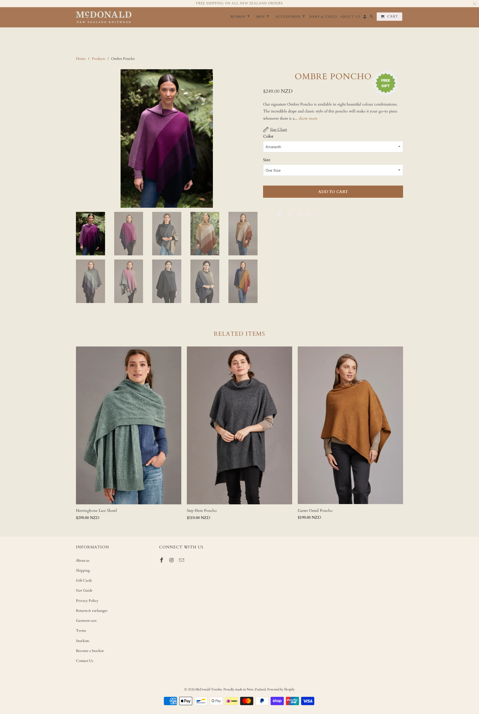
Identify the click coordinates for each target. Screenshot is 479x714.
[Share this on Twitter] (278, 214)
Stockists (82, 640)
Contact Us (84, 660)
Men (262, 16)
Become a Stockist (90, 650)
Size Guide (84, 590)
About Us (350, 17)
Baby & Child (323, 17)
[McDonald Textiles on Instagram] (172, 560)
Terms (81, 630)
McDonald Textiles (208, 689)
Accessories (290, 16)
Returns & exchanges (91, 610)
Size (267, 160)
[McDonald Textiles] (103, 17)
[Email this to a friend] (318, 214)
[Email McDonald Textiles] (182, 560)
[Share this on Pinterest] (298, 214)
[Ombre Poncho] (167, 138)
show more (308, 118)
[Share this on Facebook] (288, 214)
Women (240, 16)
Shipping (83, 570)
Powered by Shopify (281, 689)
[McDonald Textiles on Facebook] (162, 560)
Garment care (86, 620)
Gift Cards (84, 580)
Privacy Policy (87, 600)
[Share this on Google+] (308, 214)
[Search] (372, 18)
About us (82, 560)
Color (268, 136)
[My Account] (365, 18)
